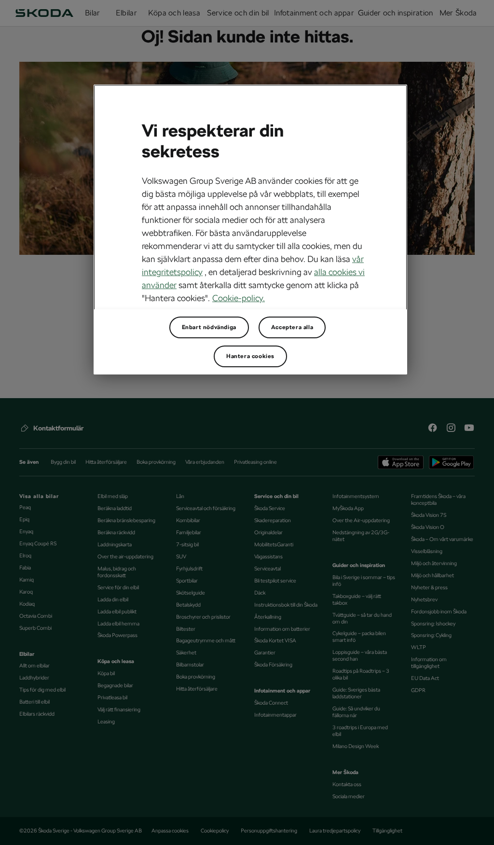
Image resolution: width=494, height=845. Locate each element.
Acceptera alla (292, 327)
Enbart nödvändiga (209, 327)
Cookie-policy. (238, 298)
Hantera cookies (250, 356)
